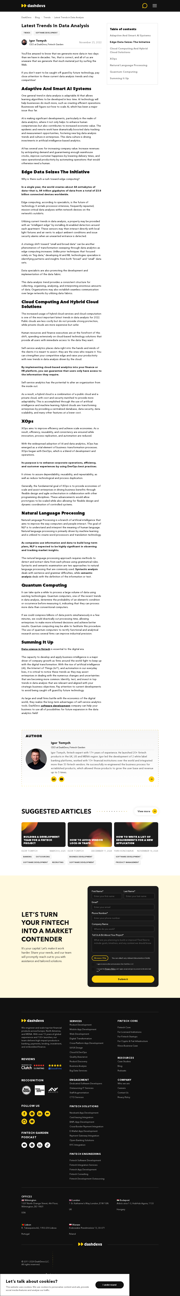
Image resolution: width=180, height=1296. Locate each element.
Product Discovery (78, 1061)
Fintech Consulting (79, 1174)
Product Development (81, 1024)
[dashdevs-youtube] (32, 1121)
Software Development (47, 33)
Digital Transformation (81, 1038)
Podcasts (122, 1070)
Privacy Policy (124, 1097)
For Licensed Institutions (129, 1032)
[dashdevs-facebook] (24, 1113)
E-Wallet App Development (84, 1131)
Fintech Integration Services (83, 1165)
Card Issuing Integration (81, 1117)
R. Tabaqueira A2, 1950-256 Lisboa (38, 1228)
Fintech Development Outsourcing (87, 1178)
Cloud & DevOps (78, 1052)
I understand (109, 1285)
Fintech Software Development (85, 1160)
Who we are (124, 1083)
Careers (122, 1088)
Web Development (79, 1034)
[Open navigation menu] (155, 6)
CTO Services (76, 1097)
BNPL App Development (82, 1122)
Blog (37, 17)
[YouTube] (61, 779)
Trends (47, 17)
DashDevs (26, 17)
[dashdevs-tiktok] (47, 1145)
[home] (33, 5)
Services (76, 1021)
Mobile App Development (83, 1029)
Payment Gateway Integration (84, 1135)
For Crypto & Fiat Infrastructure (133, 1041)
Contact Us (123, 1092)
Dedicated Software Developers (86, 1083)
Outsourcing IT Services (81, 1088)
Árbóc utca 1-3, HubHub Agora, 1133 (135, 1203)
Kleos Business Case (128, 1045)
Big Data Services (78, 1070)
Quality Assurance (79, 1056)
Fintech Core (124, 1027)
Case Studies (124, 1061)
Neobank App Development (84, 1112)
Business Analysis (78, 1066)
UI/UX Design (76, 1047)
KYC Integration (77, 1144)
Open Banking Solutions (82, 1140)
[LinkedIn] (54, 779)
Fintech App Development (83, 1169)
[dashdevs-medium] (47, 1113)
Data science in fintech (35, 649)
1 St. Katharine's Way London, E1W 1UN (88, 1203)
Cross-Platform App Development (86, 1043)
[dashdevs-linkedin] (40, 1113)
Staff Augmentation (79, 1092)
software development (55, 705)
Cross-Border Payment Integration (86, 1126)
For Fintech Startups (127, 1036)
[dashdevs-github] (24, 1121)
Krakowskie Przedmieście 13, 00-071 (87, 1228)
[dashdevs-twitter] (32, 1113)
